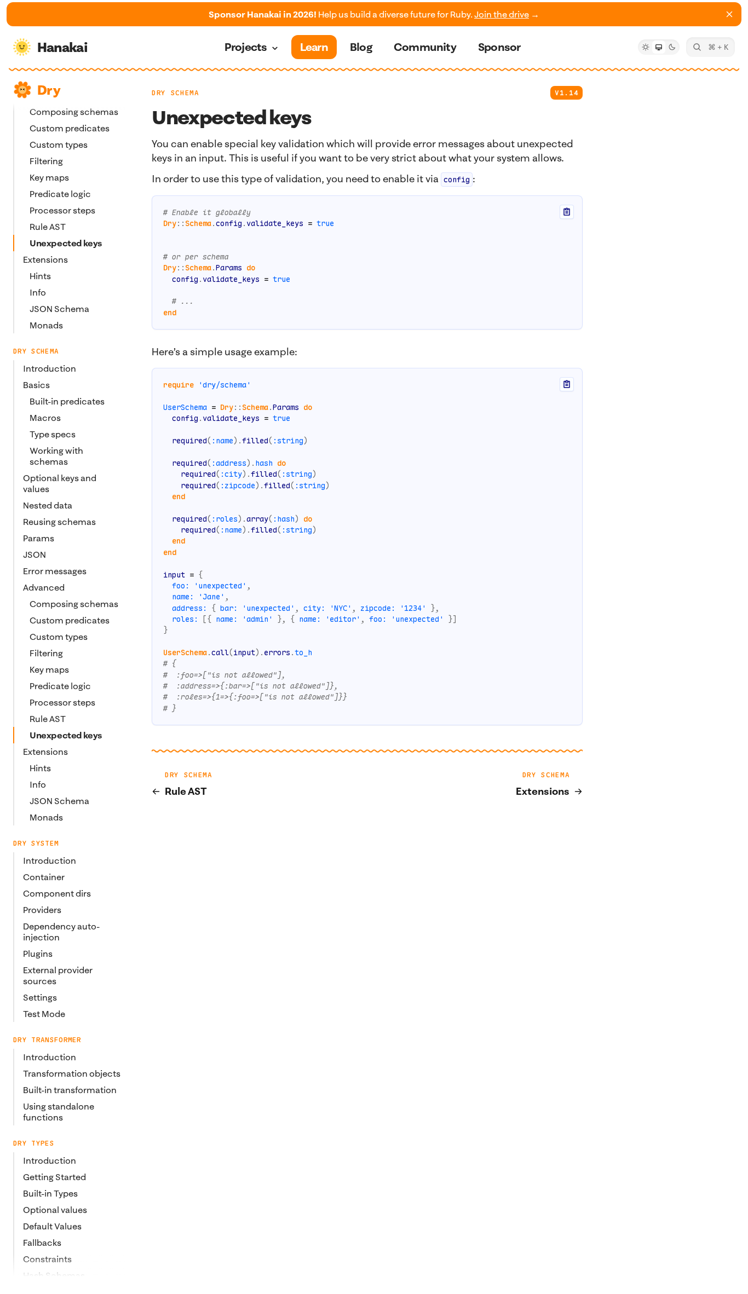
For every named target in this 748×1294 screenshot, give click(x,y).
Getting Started (54, 1176)
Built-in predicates (67, 401)
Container (44, 876)
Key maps (49, 177)
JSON (34, 554)
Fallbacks (42, 1242)
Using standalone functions (58, 1112)
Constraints (47, 1258)
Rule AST (48, 226)
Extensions (45, 259)
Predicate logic (60, 193)
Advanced (44, 587)
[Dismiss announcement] (729, 14)
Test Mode (44, 1013)
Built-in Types (50, 1193)
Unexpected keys (66, 243)
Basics (36, 384)
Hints (40, 275)
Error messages (55, 570)
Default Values (52, 1226)
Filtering (46, 160)
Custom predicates (70, 128)
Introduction (49, 368)
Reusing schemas (59, 521)
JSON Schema (59, 308)
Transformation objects (71, 1073)
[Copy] (567, 212)
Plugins (38, 953)
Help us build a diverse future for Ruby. (374, 14)
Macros (45, 417)
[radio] (645, 47)
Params (38, 538)
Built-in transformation (70, 1089)
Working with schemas (56, 456)
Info (38, 292)
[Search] (710, 47)
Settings (40, 997)
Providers (42, 909)
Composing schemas (74, 603)
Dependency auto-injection (61, 932)
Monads (46, 325)
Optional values (55, 1209)
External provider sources (58, 975)
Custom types (59, 144)
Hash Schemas (54, 1275)
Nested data (47, 505)
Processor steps (62, 210)
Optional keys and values (59, 483)
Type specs (53, 434)
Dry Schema (175, 92)
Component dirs (57, 893)
